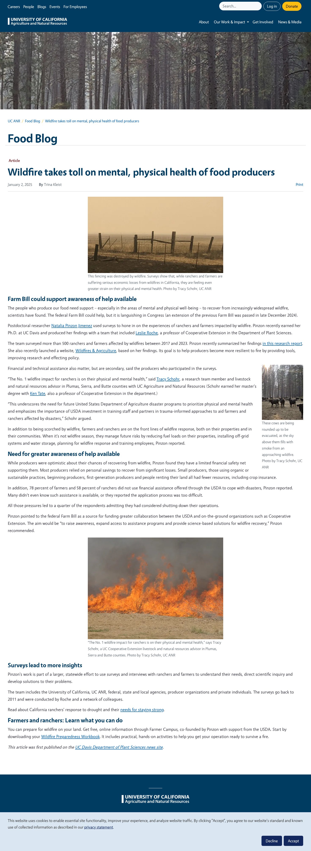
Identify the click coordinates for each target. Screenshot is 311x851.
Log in (272, 6)
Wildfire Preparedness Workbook (70, 736)
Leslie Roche (147, 332)
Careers (14, 6)
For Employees (75, 6)
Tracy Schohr (168, 379)
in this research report (282, 343)
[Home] (37, 22)
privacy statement (98, 827)
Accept (293, 840)
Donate (292, 6)
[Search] (259, 6)
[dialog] (155, 831)
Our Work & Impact (229, 21)
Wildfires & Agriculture (96, 350)
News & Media (289, 21)
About (204, 21)
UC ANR (14, 121)
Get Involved (263, 21)
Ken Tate (37, 393)
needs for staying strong (142, 709)
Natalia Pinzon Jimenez (71, 325)
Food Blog (32, 121)
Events (55, 6)
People (28, 6)
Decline (272, 840)
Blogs (41, 6)
